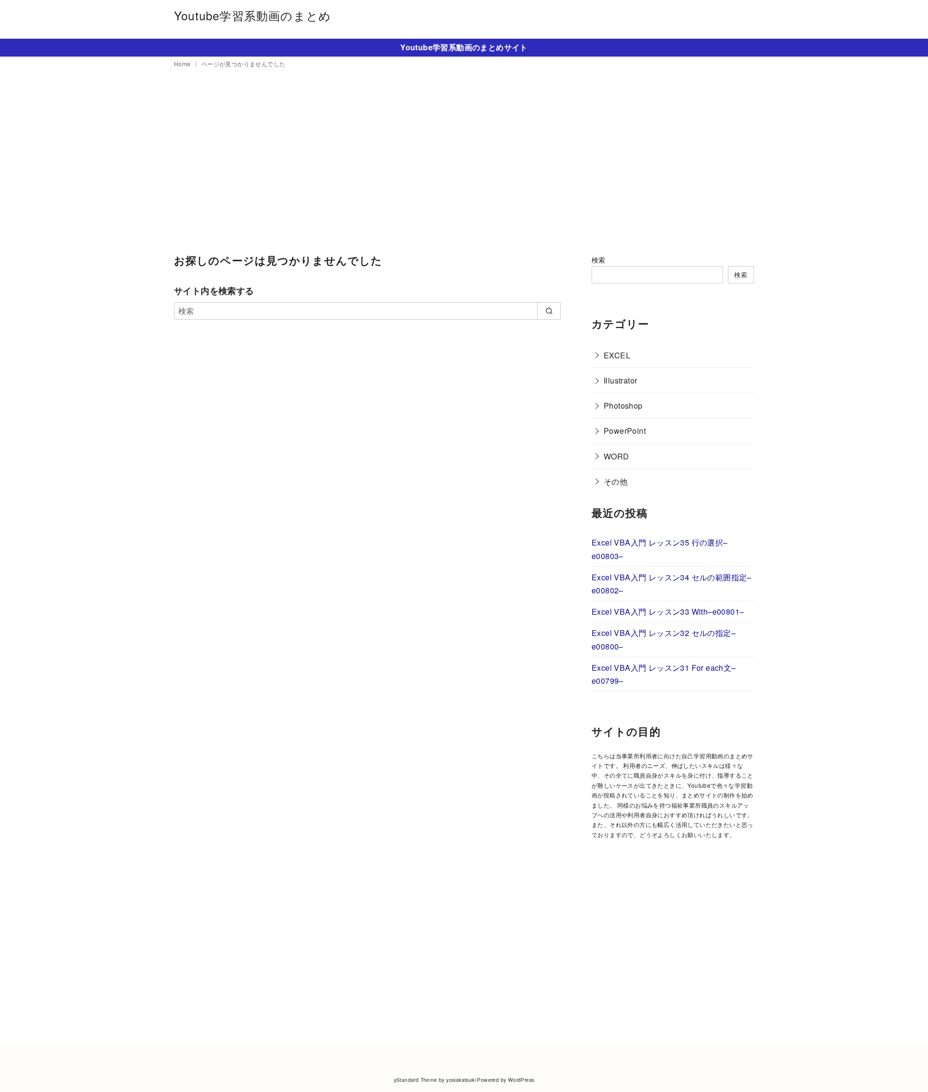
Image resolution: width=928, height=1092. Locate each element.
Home (183, 63)
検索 (599, 259)
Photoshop (623, 405)
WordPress (521, 1079)
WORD (616, 456)
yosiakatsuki (461, 1079)
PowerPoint (625, 430)
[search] (549, 311)
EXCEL (617, 355)
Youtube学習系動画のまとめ (252, 15)
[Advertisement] (464, 162)
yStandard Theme (415, 1079)
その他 (615, 481)
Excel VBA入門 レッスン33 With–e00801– (668, 611)
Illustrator (620, 380)
